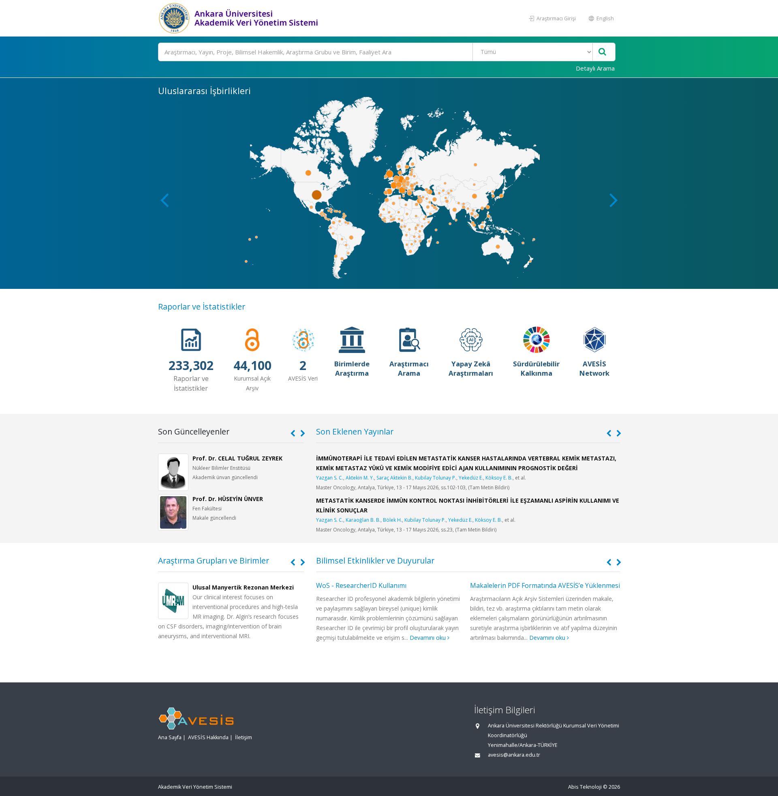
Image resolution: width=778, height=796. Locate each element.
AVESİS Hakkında (208, 737)
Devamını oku (428, 637)
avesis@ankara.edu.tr (514, 754)
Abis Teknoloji (585, 786)
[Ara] (602, 52)
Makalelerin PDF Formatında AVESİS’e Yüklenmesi (545, 585)
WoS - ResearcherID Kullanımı (361, 585)
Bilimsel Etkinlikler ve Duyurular (375, 560)
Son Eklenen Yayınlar (354, 431)
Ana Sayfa (170, 737)
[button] (613, 199)
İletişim (243, 737)
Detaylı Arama (595, 68)
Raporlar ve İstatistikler (201, 306)
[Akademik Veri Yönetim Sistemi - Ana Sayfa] (175, 18)
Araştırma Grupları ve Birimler (213, 560)
